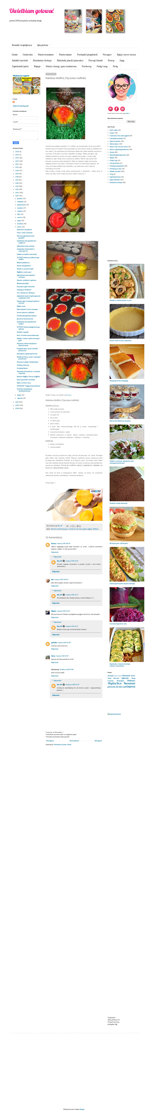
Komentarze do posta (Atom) (62, 744)
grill (124, 686)
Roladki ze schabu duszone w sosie (120, 300)
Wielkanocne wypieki (21, 75)
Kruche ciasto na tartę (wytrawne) (121, 340)
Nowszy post (50, 741)
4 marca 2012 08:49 (63, 543)
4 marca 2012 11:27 (71, 595)
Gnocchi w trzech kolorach (25, 319)
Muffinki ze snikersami (24, 272)
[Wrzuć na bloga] (73, 526)
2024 (17, 158)
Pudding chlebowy (23, 365)
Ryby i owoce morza (126, 54)
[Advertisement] (74, 785)
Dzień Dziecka (118, 676)
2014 (17, 189)
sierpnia (20, 211)
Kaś (52, 579)
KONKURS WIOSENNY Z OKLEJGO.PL (26, 250)
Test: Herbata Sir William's (26, 293)
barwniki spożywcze (62, 529)
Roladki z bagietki (22, 332)
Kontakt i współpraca (22, 45)
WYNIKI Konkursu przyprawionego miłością (28, 328)
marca (19, 227)
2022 (17, 164)
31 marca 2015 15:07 (72, 685)
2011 (16, 402)
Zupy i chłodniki (115, 180)
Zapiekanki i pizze (20, 66)
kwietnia (20, 224)
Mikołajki (116, 678)
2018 (17, 177)
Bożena (53, 543)
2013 (17, 193)
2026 (17, 152)
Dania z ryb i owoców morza (119, 147)
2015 (17, 186)
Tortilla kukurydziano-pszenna (27, 316)
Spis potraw (42, 45)
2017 (17, 180)
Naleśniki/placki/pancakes (118, 155)
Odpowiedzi (57, 557)
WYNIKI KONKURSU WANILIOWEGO (24, 390)
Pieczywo (107, 54)
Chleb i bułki (113, 130)
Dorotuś (68, 395)
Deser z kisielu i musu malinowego (28, 335)
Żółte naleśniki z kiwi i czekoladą (27, 309)
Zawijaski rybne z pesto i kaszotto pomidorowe (27, 350)
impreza (131, 686)
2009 (17, 408)
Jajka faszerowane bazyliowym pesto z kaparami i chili (28, 297)
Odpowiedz (54, 552)
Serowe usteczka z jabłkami (25, 312)
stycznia (20, 398)
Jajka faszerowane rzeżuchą (25, 246)
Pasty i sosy (102, 66)
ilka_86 (59, 561)
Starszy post (98, 741)
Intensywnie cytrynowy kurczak (27, 354)
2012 (17, 196)
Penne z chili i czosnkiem (24, 233)
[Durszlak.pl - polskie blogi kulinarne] (114, 714)
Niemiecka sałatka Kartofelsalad (27, 362)
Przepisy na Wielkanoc (24, 290)
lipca (19, 214)
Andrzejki (111, 676)
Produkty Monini (22, 368)
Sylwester (125, 678)
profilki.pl (127, 113)
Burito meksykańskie (24, 266)
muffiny (89, 529)
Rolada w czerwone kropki (25, 269)
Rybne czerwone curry (24, 383)
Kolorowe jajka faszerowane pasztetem (25, 237)
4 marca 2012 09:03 (61, 579)
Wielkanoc (95, 529)
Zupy (121, 60)
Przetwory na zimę (115, 169)
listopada (20, 202)
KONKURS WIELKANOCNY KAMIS (26, 323)
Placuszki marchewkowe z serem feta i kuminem (28, 372)
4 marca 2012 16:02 (64, 642)
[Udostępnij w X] (75, 526)
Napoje (37, 66)
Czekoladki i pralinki (116, 138)
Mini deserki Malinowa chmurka (120, 421)
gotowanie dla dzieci (115, 686)
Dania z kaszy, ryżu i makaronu (61, 66)
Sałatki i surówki (20, 60)
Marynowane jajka (23, 283)
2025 (17, 155)
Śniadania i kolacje (42, 60)
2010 (17, 405)
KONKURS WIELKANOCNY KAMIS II (26, 242)
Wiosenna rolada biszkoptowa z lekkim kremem (27, 344)
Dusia (53, 656)
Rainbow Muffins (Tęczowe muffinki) (28, 376)
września (20, 208)
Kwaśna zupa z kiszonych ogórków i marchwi (28, 302)
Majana (53, 611)
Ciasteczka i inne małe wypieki (78, 529)
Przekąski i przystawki (87, 54)
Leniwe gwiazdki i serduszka (26, 380)
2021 (17, 167)
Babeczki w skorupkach (24, 229)
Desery (111, 60)
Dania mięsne (65, 54)
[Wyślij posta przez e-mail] (67, 526)
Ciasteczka (28, 54)
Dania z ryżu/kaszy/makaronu (119, 149)
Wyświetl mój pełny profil (20, 106)
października (21, 205)
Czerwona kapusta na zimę (118, 624)
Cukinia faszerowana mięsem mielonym (122, 583)
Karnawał (126, 675)
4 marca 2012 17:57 (62, 656)
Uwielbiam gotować (31, 10)
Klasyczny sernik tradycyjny (119, 381)
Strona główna (74, 741)
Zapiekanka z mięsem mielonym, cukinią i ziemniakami (120, 665)
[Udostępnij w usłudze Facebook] (78, 526)
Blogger (82, 1109)
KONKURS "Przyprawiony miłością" (28, 386)
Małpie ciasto (21, 306)
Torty (115, 66)
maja (19, 220)
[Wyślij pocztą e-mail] (71, 526)
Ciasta (15, 54)
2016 (17, 183)
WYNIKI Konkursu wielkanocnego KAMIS (28, 258)
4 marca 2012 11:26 (71, 561)
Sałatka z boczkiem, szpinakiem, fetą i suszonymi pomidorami (122, 462)
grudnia (20, 198)
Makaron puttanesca (23, 263)
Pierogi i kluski (95, 60)
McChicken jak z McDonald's (119, 543)
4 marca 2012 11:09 (63, 611)
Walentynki (120, 681)
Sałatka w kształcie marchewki (27, 254)
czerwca (20, 217)
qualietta (54, 642)
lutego (19, 395)
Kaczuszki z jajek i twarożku (26, 287)
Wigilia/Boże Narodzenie (121, 683)
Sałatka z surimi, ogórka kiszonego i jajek (28, 339)
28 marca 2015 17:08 (66, 669)
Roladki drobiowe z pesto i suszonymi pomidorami (28, 358)
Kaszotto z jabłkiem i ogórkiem (26, 280)
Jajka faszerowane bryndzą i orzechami (26, 276)
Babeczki (53, 529)
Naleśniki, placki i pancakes (70, 60)
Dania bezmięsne (46, 54)
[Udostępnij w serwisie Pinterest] (80, 526)
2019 (17, 174)
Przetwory (86, 66)
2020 (17, 170)
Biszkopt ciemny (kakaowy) (118, 503)
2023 (17, 161)
